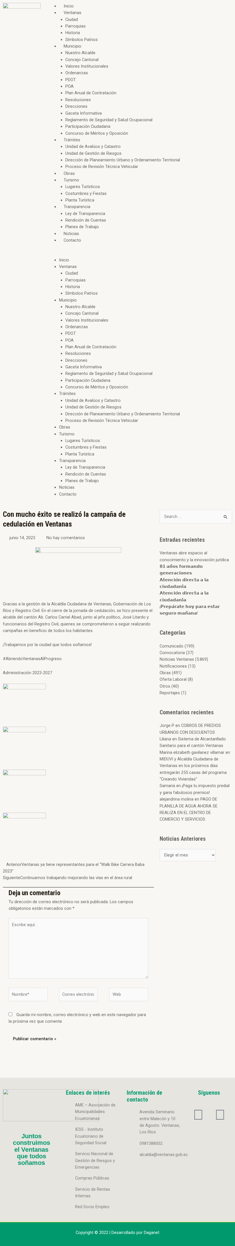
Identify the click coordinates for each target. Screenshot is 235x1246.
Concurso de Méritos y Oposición (96, 133)
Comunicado (171, 646)
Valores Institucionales (86, 66)
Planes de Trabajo (82, 226)
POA (69, 86)
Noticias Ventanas (177, 659)
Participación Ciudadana (87, 126)
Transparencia (77, 206)
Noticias (71, 233)
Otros (165, 686)
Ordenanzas (76, 72)
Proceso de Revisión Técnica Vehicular (101, 166)
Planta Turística (79, 200)
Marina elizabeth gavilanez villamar (192, 752)
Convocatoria (172, 652)
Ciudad (71, 19)
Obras (69, 173)
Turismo (71, 180)
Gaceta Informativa (83, 113)
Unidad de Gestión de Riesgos (93, 153)
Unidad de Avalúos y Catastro (93, 146)
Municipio (72, 46)
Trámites (72, 139)
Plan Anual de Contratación (90, 92)
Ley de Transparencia (85, 213)
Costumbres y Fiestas (86, 193)
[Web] (128, 995)
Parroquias (75, 26)
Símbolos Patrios (81, 39)
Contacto (72, 240)
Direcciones (76, 106)
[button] (139, 253)
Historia (72, 32)
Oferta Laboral (173, 679)
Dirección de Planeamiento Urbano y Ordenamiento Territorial (122, 160)
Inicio (69, 6)
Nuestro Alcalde (80, 52)
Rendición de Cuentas (85, 220)
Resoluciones (78, 99)
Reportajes (170, 692)
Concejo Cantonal (82, 59)
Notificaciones (173, 666)
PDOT (70, 79)
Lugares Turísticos (82, 186)
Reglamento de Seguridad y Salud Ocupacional (108, 119)
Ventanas (72, 12)
